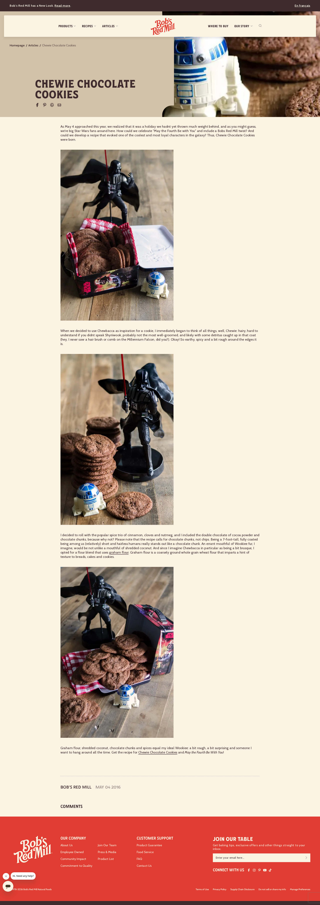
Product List (106, 859)
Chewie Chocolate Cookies (157, 752)
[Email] (59, 105)
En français (302, 5)
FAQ (139, 859)
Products (65, 26)
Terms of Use (202, 889)
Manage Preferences (300, 889)
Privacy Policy (219, 889)
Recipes (87, 26)
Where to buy (218, 26)
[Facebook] (37, 105)
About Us (66, 845)
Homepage (17, 45)
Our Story (241, 26)
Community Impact (73, 859)
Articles (108, 26)
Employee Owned (72, 852)
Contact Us (144, 866)
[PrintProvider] (52, 105)
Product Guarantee (149, 845)
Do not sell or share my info (272, 889)
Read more (62, 6)
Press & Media (107, 852)
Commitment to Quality (76, 866)
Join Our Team (107, 845)
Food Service (145, 852)
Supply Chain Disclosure (242, 889)
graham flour (118, 552)
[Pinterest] (44, 105)
